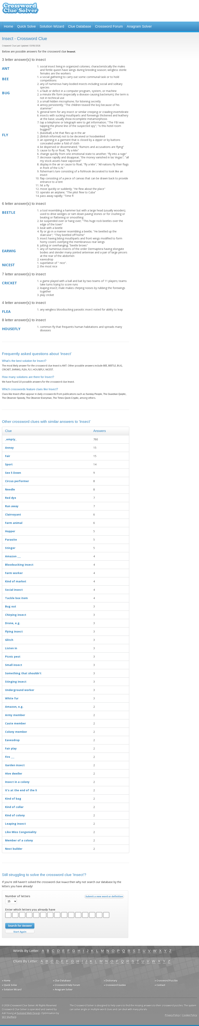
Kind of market (15, 581)
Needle (10, 489)
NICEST (8, 265)
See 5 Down (13, 473)
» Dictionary (110, 980)
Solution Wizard (52, 26)
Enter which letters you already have (30, 909)
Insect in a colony (17, 782)
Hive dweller (13, 773)
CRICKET (9, 283)
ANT (6, 68)
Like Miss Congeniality (21, 832)
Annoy (9, 447)
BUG (6, 93)
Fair (7, 456)
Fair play (11, 748)
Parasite (11, 539)
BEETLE (8, 212)
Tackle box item (16, 598)
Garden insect (15, 765)
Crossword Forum (109, 26)
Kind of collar (14, 807)
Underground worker (19, 690)
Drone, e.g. (12, 623)
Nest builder (13, 849)
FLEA (6, 311)
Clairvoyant (13, 514)
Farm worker (14, 573)
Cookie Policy (189, 1015)
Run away (11, 506)
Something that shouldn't (23, 673)
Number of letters (17, 896)
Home (8, 26)
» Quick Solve (9, 985)
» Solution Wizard (12, 989)
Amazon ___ (13, 556)
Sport (9, 464)
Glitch (9, 640)
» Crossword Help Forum (66, 985)
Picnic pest (12, 656)
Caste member (15, 723)
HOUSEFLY (11, 328)
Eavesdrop (12, 740)
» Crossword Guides (115, 985)
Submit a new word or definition (104, 897)
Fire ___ (9, 757)
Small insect (13, 665)
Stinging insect (15, 681)
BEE (5, 79)
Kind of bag (13, 798)
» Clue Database (62, 980)
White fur (11, 698)
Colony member (16, 732)
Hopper (10, 531)
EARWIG (9, 251)
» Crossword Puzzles (166, 980)
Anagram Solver (139, 26)
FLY (5, 135)
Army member (15, 715)
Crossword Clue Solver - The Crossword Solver (20, 10)
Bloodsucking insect (19, 564)
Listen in (11, 648)
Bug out (10, 606)
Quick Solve (26, 26)
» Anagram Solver (63, 989)
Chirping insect (15, 615)
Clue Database (79, 26)
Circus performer (17, 481)
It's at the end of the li (21, 790)
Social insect (14, 590)
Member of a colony (19, 840)
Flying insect (14, 631)
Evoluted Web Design (28, 1013)
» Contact (160, 985)
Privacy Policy (172, 1015)
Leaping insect (15, 823)
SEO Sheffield (9, 1017)
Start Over (19, 932)
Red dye (10, 498)
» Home (6, 980)
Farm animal (13, 523)
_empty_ (11, 439)
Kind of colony (15, 815)
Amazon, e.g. (14, 706)
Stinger (10, 548)
